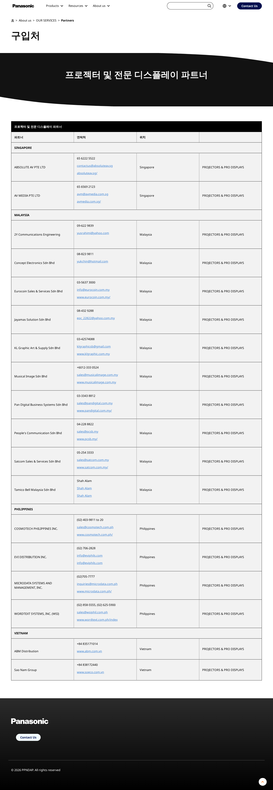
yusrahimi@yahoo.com (93, 233)
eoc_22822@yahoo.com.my (96, 318)
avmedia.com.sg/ (89, 201)
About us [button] (99, 6)
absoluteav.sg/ (87, 173)
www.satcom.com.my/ (92, 467)
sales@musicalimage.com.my (97, 375)
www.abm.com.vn (89, 651)
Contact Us (249, 6)
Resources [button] (76, 6)
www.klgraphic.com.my (93, 354)
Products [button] (53, 6)
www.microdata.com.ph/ (94, 591)
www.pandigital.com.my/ (94, 411)
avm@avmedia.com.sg (92, 194)
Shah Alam (84, 488)
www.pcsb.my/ (87, 439)
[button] (227, 5)
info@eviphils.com (90, 555)
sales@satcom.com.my (93, 460)
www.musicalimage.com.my (96, 382)
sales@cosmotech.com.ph (95, 527)
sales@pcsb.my (87, 431)
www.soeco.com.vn (90, 672)
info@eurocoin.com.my (93, 290)
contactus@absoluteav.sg (95, 166)
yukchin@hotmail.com (92, 261)
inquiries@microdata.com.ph (97, 584)
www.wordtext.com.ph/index (97, 620)
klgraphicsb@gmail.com (94, 346)
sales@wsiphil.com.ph (92, 612)
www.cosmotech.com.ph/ (95, 535)
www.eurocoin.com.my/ (93, 297)
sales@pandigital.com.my (95, 403)
